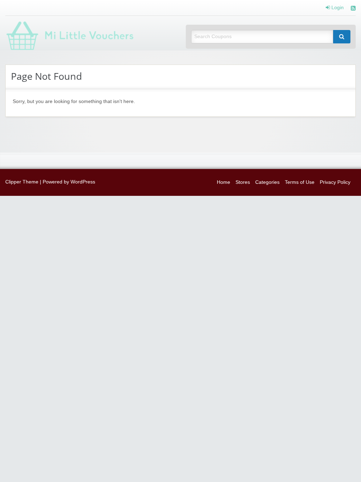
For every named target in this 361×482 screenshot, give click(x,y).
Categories (267, 182)
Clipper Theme (21, 182)
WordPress (83, 182)
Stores (242, 182)
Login (337, 7)
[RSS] (353, 9)
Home (223, 182)
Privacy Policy (335, 182)
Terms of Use (299, 182)
